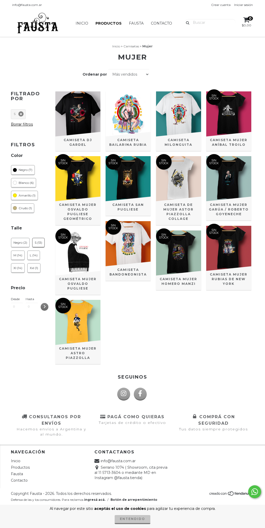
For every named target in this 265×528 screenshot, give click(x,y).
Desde (15, 299)
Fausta (136, 23)
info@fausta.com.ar (27, 5)
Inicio (82, 23)
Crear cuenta (221, 5)
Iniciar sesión (243, 5)
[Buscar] (186, 22)
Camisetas (131, 46)
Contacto (161, 23)
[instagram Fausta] (123, 394)
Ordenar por (95, 74)
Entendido (132, 519)
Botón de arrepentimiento (134, 500)
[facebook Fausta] (140, 394)
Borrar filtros (22, 124)
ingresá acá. (94, 500)
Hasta (30, 299)
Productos (108, 23)
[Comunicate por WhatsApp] (254, 491)
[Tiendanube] (231, 495)
